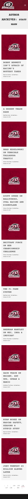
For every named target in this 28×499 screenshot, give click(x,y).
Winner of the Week (7, 161)
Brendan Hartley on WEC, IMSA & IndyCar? (13, 332)
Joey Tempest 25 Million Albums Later (13, 469)
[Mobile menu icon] (25, 5)
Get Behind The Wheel (8, 385)
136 (23, 485)
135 (18, 485)
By (15, 74)
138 (11, 488)
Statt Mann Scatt (6, 115)
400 (18, 488)
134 (14, 485)
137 (6, 488)
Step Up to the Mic (7, 74)
